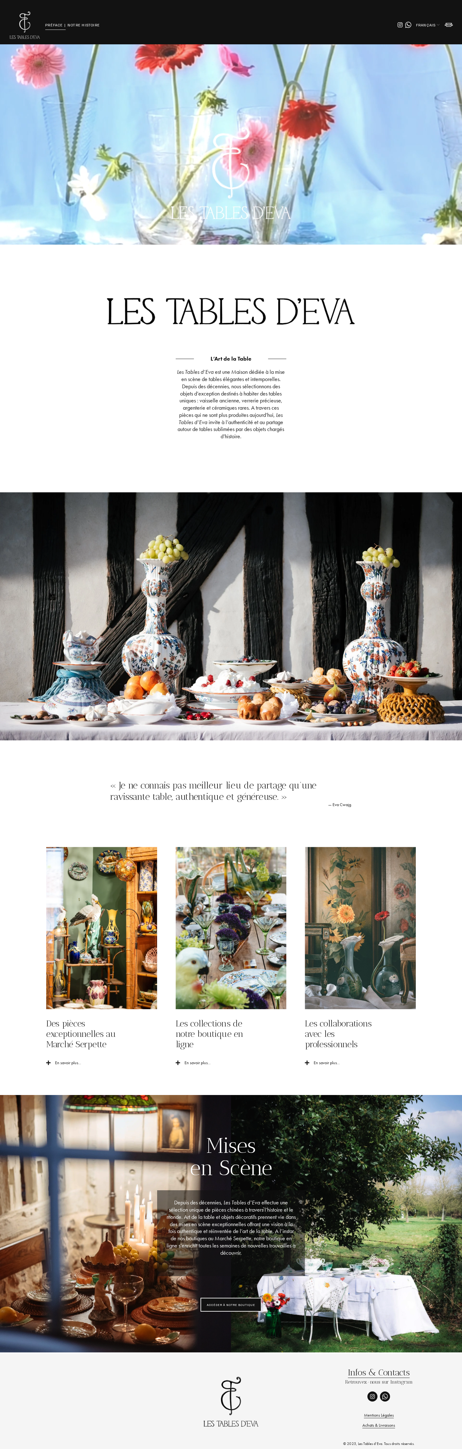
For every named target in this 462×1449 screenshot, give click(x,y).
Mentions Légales (379, 1415)
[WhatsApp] (408, 25)
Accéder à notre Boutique (231, 1305)
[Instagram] (400, 25)
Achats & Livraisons (378, 1425)
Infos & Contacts (379, 1373)
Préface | (55, 24)
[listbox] (428, 25)
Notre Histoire (84, 24)
